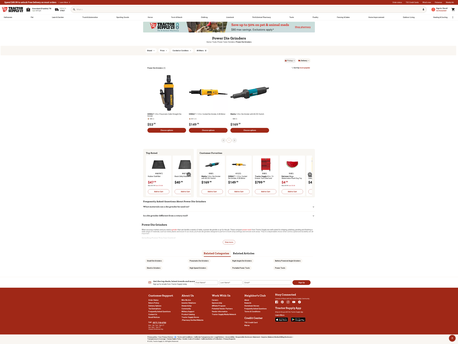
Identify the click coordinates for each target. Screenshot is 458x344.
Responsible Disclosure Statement (248, 337)
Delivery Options (154, 306)
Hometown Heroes (251, 306)
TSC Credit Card (251, 322)
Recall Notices (154, 317)
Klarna (247, 325)
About (246, 300)
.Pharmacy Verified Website (192, 320)
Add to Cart (158, 192)
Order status (397, 2)
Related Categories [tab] (216, 253)
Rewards (247, 303)
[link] (209, 42)
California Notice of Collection (211, 339)
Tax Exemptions (154, 309)
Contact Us (152, 314)
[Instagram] (288, 302)
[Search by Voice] (423, 9)
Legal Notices (219, 337)
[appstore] (281, 319)
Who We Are (186, 300)
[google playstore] (298, 319)
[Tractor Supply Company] (12, 9)
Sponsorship (217, 303)
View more (229, 242)
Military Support (188, 311)
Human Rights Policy (174, 339)
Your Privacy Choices (165, 337)
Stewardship (186, 306)
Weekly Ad (450, 2)
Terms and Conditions (185, 337)
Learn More (64, 2)
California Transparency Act (203, 337)
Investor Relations (189, 303)
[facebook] (276, 302)
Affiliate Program (219, 306)
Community (186, 309)
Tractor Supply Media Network (224, 314)
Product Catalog (188, 314)
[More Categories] (452, 17)
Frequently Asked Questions (159, 311)
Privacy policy (152, 337)
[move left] (148, 174)
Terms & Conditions (252, 311)
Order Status (153, 300)
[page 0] (223, 140)
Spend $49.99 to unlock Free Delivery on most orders (30, 2)
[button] (69, 2)
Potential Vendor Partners (222, 309)
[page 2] (234, 140)
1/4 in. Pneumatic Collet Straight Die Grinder (164, 115)
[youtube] (293, 302)
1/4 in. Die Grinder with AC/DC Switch (247, 114)
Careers (215, 300)
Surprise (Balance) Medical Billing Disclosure (276, 337)
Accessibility (229, 337)
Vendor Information (219, 311)
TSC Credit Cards (412, 2)
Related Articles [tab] (243, 253)
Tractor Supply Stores (190, 317)
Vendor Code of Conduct (191, 339)
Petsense (438, 2)
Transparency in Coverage (156, 339)
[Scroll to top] (452, 338)
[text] (244, 42)
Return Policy (153, 303)
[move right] (189, 174)
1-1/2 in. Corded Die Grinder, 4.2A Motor (207, 114)
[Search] (74, 9)
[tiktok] (299, 302)
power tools (246, 230)
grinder (174, 230)
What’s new (426, 2)
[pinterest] (282, 302)
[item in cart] (453, 9)
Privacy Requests (229, 339)
